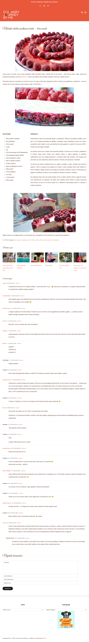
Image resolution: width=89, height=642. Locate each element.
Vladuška (5, 330)
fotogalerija (24, 240)
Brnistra (5, 343)
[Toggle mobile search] (82, 12)
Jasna (4, 522)
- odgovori (17, 283)
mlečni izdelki (31, 240)
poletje (41, 240)
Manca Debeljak (7, 470)
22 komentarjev (55, 240)
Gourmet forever (7, 308)
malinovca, (24, 77)
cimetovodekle (6, 295)
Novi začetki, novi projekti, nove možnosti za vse (80, 268)
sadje (44, 240)
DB (3, 407)
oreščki (37, 240)
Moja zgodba (48, 265)
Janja (4, 283)
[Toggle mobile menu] (85, 12)
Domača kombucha (36, 265)
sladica (48, 240)
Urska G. (5, 321)
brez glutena (18, 240)
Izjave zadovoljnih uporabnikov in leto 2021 (8, 268)
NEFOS (45, 638)
